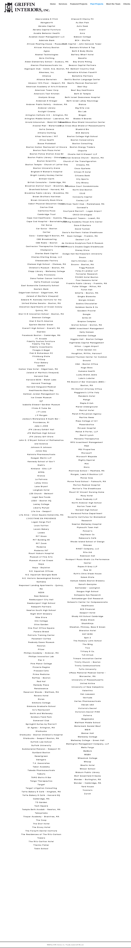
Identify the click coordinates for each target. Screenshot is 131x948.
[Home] (27, 7)
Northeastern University (88, 254)
